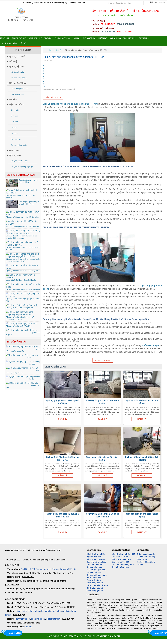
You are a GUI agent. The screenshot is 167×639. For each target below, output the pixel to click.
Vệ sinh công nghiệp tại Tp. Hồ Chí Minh (22, 226)
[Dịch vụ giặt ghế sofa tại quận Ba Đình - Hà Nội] (62, 498)
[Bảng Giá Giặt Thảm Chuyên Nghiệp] (23, 277)
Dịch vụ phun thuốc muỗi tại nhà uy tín (22, 271)
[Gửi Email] (4, 2)
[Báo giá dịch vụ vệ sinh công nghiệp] (12, 186)
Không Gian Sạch (151, 345)
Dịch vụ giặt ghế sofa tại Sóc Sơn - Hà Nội (102, 402)
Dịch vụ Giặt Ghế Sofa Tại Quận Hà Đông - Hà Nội (102, 515)
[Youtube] (30, 557)
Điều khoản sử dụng (146, 557)
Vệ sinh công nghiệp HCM (123, 554)
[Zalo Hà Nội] (3, 632)
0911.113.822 (108, 24)
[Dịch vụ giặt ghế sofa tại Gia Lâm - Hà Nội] (102, 441)
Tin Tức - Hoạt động (146, 562)
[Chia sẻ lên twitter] (11, 2)
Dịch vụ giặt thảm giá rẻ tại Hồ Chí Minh (22, 217)
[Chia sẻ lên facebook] (7, 2)
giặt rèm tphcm (53, 619)
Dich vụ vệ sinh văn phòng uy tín (19, 308)
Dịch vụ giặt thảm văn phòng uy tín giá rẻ (23, 289)
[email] (6, 557)
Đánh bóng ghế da (95, 590)
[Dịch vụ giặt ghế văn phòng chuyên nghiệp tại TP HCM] (23, 314)
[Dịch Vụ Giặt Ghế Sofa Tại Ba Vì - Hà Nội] (141, 384)
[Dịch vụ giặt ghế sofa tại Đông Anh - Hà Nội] (141, 441)
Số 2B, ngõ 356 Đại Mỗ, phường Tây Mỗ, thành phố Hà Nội (48, 569)
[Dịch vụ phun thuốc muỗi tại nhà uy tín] (23, 268)
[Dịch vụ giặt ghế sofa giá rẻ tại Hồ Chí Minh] (12, 207)
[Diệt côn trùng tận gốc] (17, 361)
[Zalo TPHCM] (149, 632)
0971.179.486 (124, 31)
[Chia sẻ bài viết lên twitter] (24, 557)
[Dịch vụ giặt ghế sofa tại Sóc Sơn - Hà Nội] (102, 384)
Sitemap (28, 627)
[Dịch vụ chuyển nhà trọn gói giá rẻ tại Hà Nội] (23, 296)
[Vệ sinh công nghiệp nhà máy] (20, 346)
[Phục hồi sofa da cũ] (16, 355)
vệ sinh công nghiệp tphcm (28, 611)
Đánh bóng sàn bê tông (97, 585)
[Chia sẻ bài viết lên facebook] (18, 557)
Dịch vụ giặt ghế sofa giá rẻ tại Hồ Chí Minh (29, 203)
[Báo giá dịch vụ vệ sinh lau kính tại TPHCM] (23, 193)
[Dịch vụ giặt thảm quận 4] (18, 330)
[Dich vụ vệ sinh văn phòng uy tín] (22, 305)
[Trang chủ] (44, 50)
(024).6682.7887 (125, 24)
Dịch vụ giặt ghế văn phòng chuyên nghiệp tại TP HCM (20, 318)
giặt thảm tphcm (23, 619)
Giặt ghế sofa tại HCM (121, 559)
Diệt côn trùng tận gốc (34, 363)
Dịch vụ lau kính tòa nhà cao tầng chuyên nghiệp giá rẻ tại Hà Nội (23, 260)
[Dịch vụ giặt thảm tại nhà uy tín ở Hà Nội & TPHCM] (23, 245)
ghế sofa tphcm (38, 619)
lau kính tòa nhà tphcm (51, 611)
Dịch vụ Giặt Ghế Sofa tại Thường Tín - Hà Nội (62, 458)
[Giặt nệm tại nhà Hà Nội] (18, 383)
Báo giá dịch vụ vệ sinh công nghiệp (28, 181)
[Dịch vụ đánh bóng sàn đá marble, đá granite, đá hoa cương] (23, 233)
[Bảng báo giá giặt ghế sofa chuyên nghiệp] (141, 498)
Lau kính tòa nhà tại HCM (123, 564)
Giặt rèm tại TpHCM (120, 562)
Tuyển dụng (142, 559)
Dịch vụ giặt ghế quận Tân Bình (19, 326)
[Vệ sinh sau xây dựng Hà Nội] (20, 368)
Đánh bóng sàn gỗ (95, 588)
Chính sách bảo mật (146, 554)
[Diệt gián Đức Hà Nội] (17, 376)
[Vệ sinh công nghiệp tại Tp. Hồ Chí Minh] (23, 224)
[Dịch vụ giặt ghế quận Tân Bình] (21, 323)
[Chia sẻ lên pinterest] (15, 2)
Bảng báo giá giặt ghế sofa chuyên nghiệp (142, 515)
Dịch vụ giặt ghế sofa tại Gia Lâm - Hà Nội (102, 458)
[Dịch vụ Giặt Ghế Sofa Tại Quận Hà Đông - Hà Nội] (102, 498)
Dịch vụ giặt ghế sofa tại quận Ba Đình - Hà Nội (63, 515)
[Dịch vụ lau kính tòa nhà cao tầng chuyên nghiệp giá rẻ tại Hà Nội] (23, 256)
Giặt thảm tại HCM (120, 557)
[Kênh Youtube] (19, 2)
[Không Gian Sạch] (21, 15)
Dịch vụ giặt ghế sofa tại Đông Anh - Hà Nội (142, 458)
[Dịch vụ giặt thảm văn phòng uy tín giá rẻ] (23, 287)
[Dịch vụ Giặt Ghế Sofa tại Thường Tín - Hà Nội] (62, 441)
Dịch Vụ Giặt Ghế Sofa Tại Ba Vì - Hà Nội (142, 402)
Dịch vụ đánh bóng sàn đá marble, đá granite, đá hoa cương (21, 237)
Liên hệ (140, 564)
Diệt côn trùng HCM (120, 567)
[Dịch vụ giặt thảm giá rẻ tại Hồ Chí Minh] (23, 214)
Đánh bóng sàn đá (95, 583)
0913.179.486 (108, 31)
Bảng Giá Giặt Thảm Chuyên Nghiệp (21, 280)
